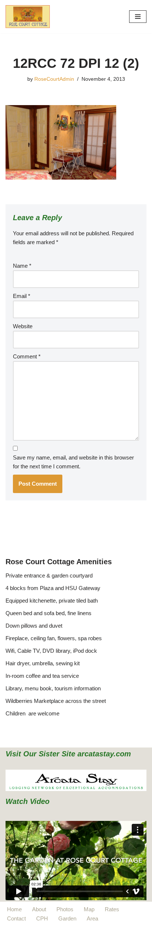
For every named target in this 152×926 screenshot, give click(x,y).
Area (92, 918)
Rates (112, 909)
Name (22, 266)
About (39, 909)
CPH (42, 918)
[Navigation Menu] (137, 16)
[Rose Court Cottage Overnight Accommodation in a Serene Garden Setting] (28, 16)
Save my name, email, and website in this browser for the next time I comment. (73, 461)
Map (89, 909)
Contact (16, 918)
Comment (27, 356)
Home (14, 909)
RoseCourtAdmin (54, 79)
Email (21, 296)
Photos (64, 909)
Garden (67, 918)
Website (22, 326)
